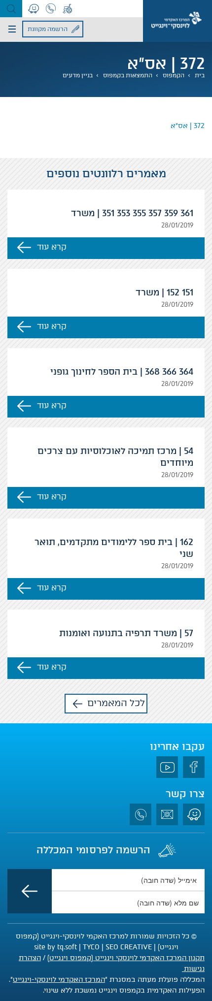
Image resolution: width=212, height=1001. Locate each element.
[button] (11, 8)
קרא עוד (52, 247)
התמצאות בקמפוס (127, 75)
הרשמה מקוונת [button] (48, 29)
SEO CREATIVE (129, 947)
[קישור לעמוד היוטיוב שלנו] (167, 767)
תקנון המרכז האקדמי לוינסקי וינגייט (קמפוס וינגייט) (126, 958)
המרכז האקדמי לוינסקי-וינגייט (59, 979)
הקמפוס (173, 75)
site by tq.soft (55, 947)
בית (200, 75)
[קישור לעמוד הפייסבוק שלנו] (194, 767)
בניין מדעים (78, 75)
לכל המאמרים (116, 703)
